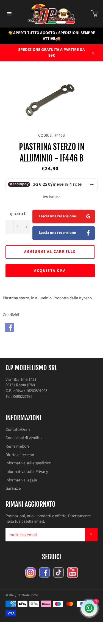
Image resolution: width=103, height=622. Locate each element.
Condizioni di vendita (23, 438)
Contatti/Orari (17, 429)
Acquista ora (50, 270)
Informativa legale (21, 480)
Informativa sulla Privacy (26, 472)
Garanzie (13, 488)
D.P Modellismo (27, 595)
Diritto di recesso (19, 455)
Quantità (18, 214)
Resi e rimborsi (17, 446)
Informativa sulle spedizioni (28, 463)
